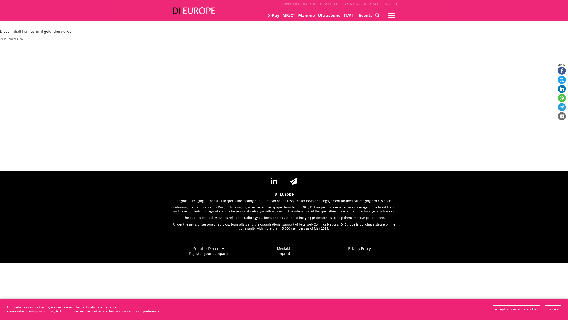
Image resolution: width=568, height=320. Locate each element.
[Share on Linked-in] (562, 89)
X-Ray (273, 15)
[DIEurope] (193, 13)
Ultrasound (329, 15)
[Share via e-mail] (562, 116)
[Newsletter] (293, 181)
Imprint (284, 253)
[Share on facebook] (562, 71)
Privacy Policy (359, 248)
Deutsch (372, 4)
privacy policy (45, 311)
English (390, 4)
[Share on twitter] (562, 80)
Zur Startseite (11, 39)
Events (365, 15)
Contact (353, 4)
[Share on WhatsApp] (562, 98)
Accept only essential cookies (516, 309)
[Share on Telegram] (562, 107)
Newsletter (331, 4)
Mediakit (284, 248)
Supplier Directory (299, 4)
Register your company (208, 253)
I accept (553, 309)
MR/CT (288, 15)
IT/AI (348, 15)
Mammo (306, 15)
